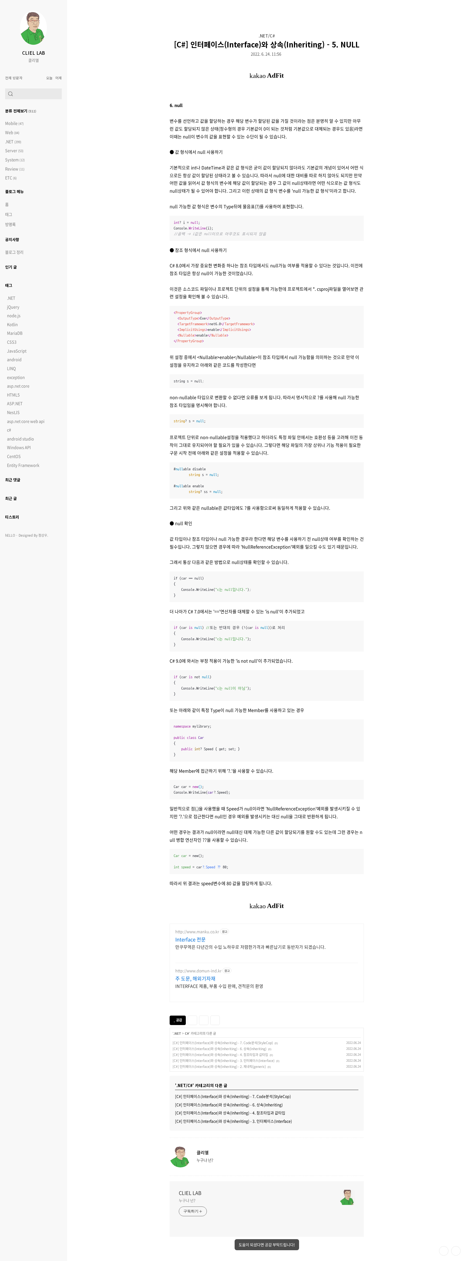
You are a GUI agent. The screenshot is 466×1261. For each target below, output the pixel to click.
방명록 (10, 224)
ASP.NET (15, 403)
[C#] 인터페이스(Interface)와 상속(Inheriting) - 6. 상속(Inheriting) (219, 1048)
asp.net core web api (25, 421)
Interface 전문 (190, 939)
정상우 (42, 535)
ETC (11, 178)
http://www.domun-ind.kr (198, 970)
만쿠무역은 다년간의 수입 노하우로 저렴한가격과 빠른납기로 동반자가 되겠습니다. (250, 947)
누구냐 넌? (187, 1200)
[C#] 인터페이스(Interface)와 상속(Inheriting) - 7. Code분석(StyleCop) (223, 1042)
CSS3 (11, 342)
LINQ (11, 368)
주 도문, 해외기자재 (195, 978)
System (15, 160)
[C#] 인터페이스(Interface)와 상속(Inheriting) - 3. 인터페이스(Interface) (224, 1060)
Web (12, 132)
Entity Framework (23, 465)
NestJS (13, 412)
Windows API (19, 447)
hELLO (10, 535)
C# (187, 1033)
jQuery (13, 307)
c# (9, 430)
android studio (20, 439)
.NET (13, 142)
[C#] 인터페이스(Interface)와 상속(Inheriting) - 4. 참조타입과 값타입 (220, 1054)
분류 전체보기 (20, 111)
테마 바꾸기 (443, 1251)
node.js (13, 315)
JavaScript (16, 351)
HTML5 (13, 395)
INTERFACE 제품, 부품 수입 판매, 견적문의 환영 (219, 986)
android (14, 359)
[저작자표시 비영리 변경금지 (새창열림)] (227, 1020)
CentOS (14, 456)
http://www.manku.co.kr (197, 931)
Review (15, 169)
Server (14, 150)
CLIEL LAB (33, 53)
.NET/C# (267, 36)
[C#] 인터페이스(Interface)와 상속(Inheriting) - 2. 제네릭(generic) (219, 1066)
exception (16, 377)
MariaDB (14, 333)
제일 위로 (456, 1251)
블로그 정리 (14, 252)
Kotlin (12, 324)
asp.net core (18, 386)
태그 (8, 214)
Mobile (14, 123)
